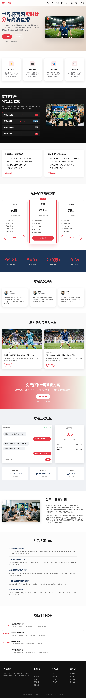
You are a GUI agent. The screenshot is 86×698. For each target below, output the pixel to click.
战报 (71, 3)
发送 (48, 459)
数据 (57, 3)
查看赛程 (18, 36)
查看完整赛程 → (9, 173)
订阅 (62, 3)
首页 (48, 3)
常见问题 (81, 3)
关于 (76, 3)
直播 (53, 3)
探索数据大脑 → (52, 173)
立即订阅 (43, 238)
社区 (66, 3)
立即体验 (7, 36)
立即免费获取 (43, 396)
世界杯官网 (6, 3)
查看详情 (8, 365)
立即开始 (14, 237)
